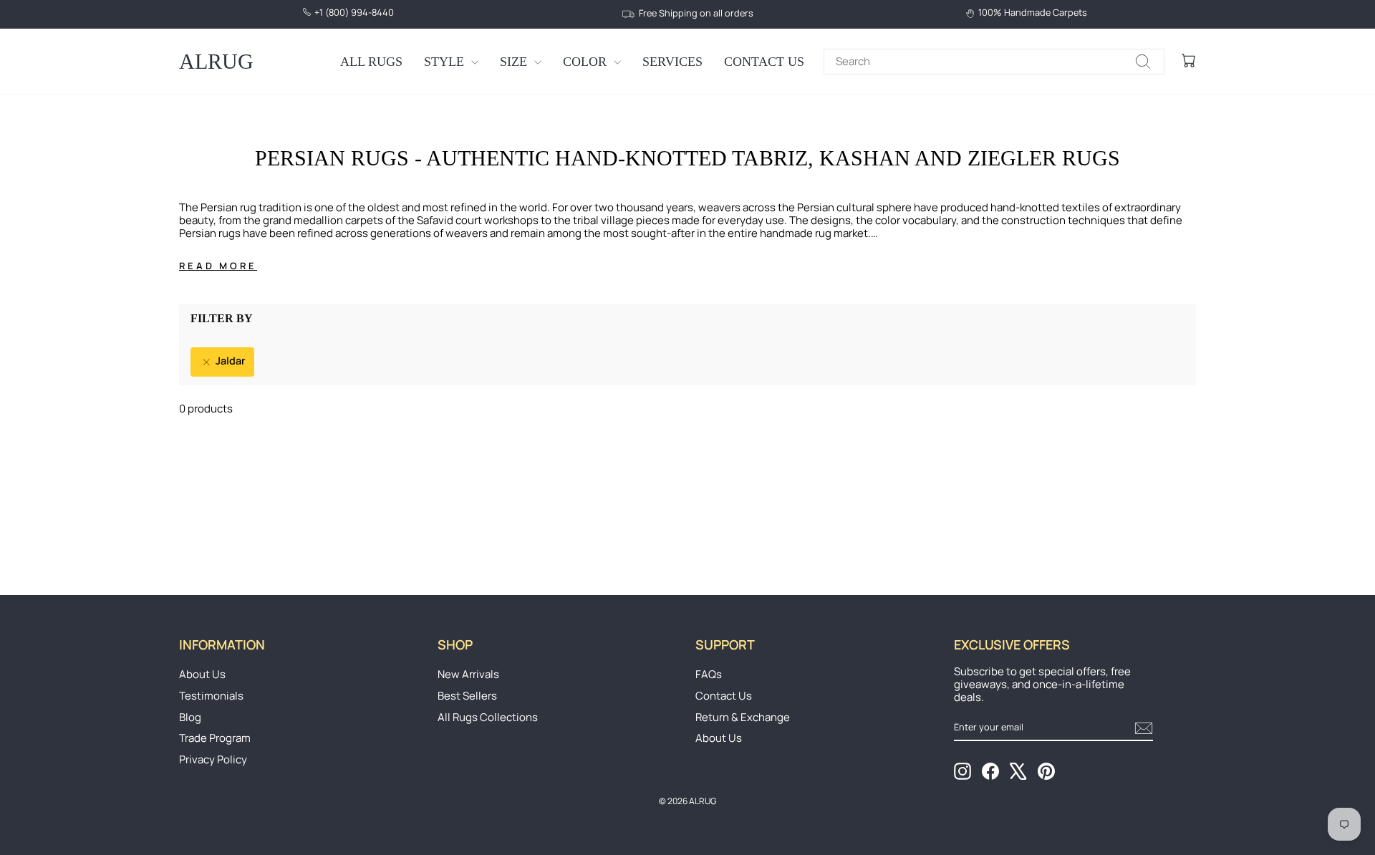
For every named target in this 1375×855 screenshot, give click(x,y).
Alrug (216, 61)
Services (672, 61)
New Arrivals (468, 674)
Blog (190, 717)
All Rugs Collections (488, 717)
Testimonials (211, 695)
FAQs (708, 674)
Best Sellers (467, 695)
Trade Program (215, 737)
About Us (202, 674)
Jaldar (229, 360)
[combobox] (994, 61)
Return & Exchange (742, 717)
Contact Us (764, 61)
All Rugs (371, 61)
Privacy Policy (213, 759)
